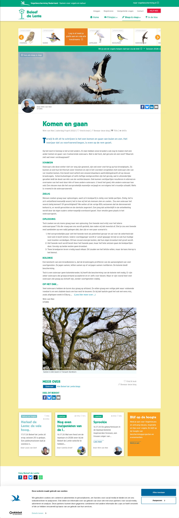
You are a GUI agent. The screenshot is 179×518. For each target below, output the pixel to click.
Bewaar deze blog (101, 131)
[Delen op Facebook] (143, 107)
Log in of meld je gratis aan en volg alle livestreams (76, 36)
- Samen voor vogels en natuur (58, 3)
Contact (140, 11)
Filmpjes (111, 17)
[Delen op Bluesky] (147, 107)
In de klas (153, 17)
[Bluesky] (30, 477)
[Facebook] (20, 477)
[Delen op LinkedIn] (152, 107)
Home (95, 17)
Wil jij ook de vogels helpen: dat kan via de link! (106, 49)
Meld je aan (134, 443)
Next (157, 37)
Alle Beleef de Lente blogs (68, 386)
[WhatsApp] (41, 477)
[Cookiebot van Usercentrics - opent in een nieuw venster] (15, 513)
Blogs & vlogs (131, 17)
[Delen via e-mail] (156, 107)
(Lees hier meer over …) (85, 295)
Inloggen (96, 11)
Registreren (108, 11)
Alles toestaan (159, 492)
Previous (21, 37)
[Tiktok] (36, 477)
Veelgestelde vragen (125, 11)
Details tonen (37, 513)
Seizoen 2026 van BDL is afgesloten (150, 49)
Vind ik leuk (84, 131)
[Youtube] (25, 477)
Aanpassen (157, 500)
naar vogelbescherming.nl (144, 3)
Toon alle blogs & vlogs (32, 55)
